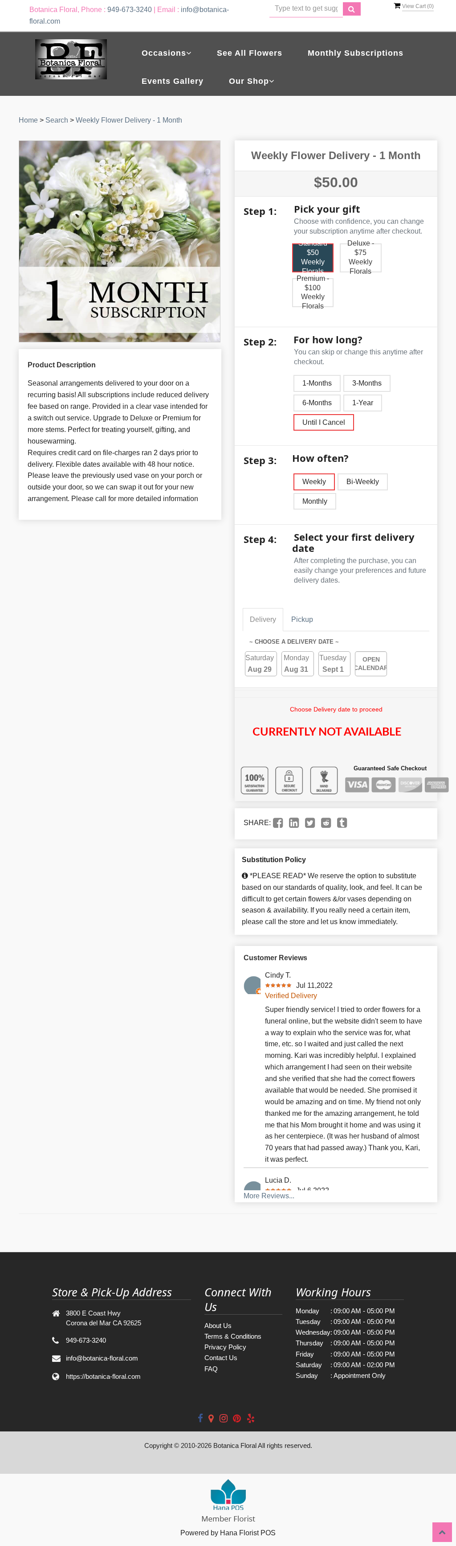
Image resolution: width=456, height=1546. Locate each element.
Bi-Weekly (362, 481)
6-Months (317, 403)
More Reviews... (269, 1196)
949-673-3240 (129, 9)
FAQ (211, 1369)
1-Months (317, 383)
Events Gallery (173, 81)
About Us (218, 1325)
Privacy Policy (225, 1347)
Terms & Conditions (232, 1336)
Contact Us (220, 1357)
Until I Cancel (323, 422)
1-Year (362, 403)
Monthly (314, 501)
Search (56, 120)
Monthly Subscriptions (355, 53)
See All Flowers (249, 53)
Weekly (314, 481)
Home (28, 120)
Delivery (263, 619)
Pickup (302, 619)
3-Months (367, 383)
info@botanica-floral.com (102, 1358)
